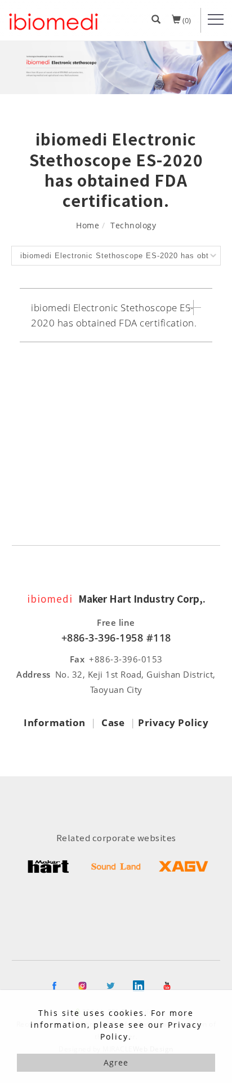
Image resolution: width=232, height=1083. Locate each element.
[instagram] (88, 986)
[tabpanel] (116, 67)
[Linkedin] (144, 986)
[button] (156, 20)
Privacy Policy (173, 722)
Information (55, 722)
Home (87, 225)
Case (112, 722)
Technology (133, 225)
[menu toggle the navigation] (216, 19)
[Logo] (53, 22)
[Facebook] (60, 986)
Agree (116, 1062)
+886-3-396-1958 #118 (116, 637)
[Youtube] (172, 986)
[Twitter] (116, 986)
